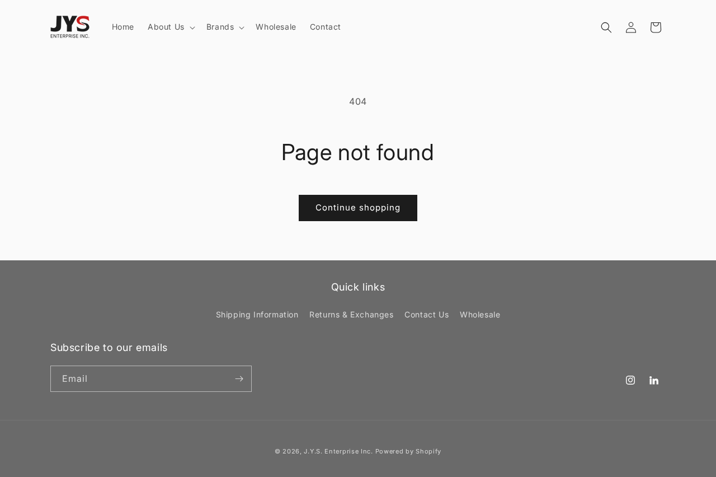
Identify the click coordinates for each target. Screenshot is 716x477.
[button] (170, 27)
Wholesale (480, 314)
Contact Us (426, 314)
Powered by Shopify (408, 451)
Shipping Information (257, 314)
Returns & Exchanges (351, 314)
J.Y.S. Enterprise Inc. (338, 451)
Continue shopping (358, 207)
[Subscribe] (239, 379)
